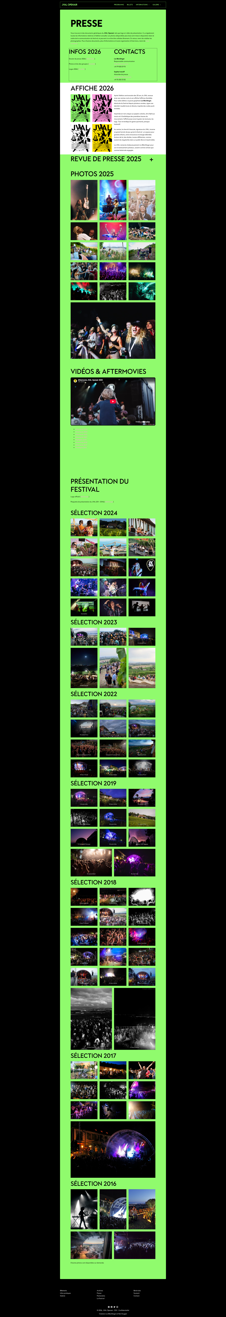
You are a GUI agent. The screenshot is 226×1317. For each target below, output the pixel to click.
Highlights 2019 (80, 440)
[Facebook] (111, 1307)
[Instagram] (109, 1307)
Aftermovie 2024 (81, 429)
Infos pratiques (65, 1293)
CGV (115, 1310)
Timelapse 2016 (81, 448)
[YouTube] (117, 1307)
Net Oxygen (122, 1314)
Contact (136, 1296)
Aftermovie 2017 (81, 445)
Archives (100, 1291)
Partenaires (101, 1296)
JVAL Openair (69, 4)
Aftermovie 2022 (81, 434)
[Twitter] (114, 1307)
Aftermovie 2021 (81, 437)
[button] (148, 4)
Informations (142, 5)
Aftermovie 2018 (81, 442)
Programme (119, 5)
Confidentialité (123, 1310)
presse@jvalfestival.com (122, 77)
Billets (130, 5)
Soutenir (137, 1293)
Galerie (156, 5)
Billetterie (63, 1291)
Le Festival (100, 1298)
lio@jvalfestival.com (121, 64)
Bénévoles (137, 1291)
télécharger (90, 59)
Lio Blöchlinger (111, 1314)
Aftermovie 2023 (81, 432)
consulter (92, 64)
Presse (99, 1293)
